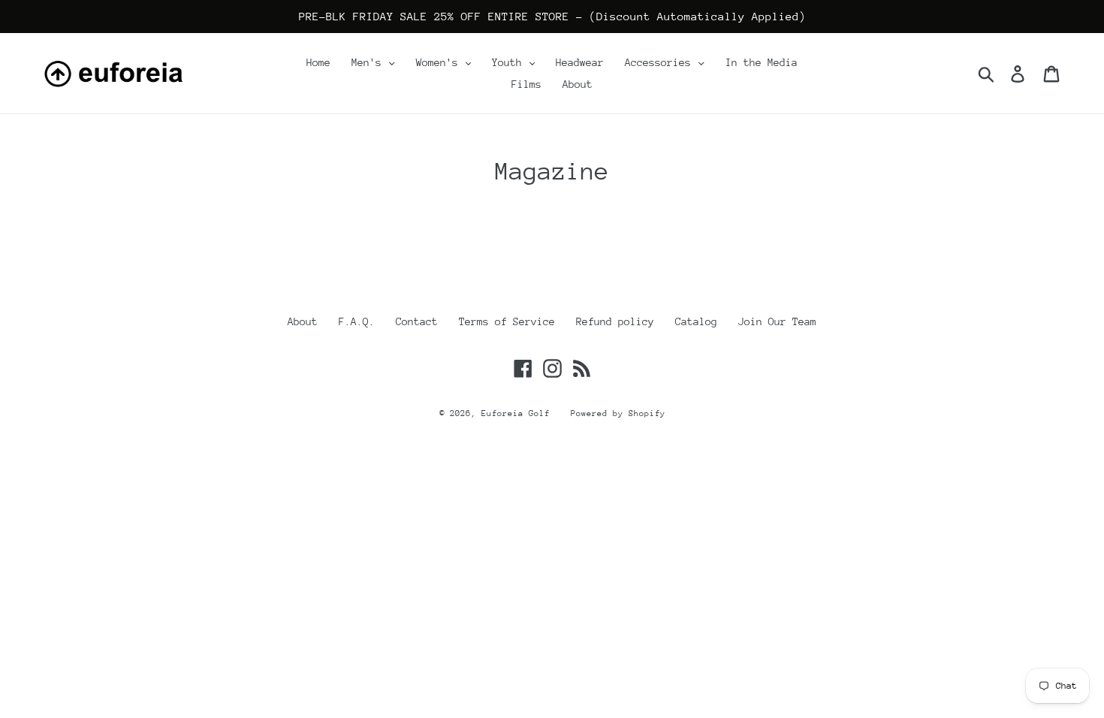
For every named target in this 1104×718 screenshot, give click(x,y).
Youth (510, 62)
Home (318, 62)
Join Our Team (777, 321)
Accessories (661, 62)
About (578, 84)
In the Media (761, 62)
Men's (369, 62)
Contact (417, 321)
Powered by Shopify (618, 413)
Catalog (696, 321)
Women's (440, 62)
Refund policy (615, 321)
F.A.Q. (357, 321)
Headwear (580, 62)
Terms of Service (507, 321)
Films (526, 84)
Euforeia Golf (515, 413)
